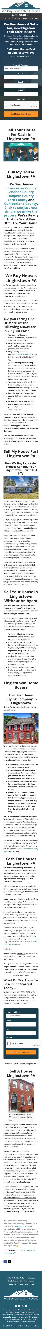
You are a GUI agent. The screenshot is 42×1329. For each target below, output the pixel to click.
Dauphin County (20, 196)
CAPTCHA (21, 99)
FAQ (21, 1281)
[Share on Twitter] (9, 1261)
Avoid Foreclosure (28, 1250)
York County (17, 200)
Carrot (37, 1326)
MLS (36, 504)
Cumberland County (20, 203)
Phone (21, 73)
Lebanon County (20, 192)
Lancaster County (22, 188)
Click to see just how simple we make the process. (21, 211)
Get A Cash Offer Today (11, 18)
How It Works (13, 1281)
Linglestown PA (10, 1253)
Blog (32, 1284)
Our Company (27, 18)
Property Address (21, 65)
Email (21, 82)
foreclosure (23, 354)
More (37, 18)
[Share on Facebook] (5, 1261)
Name (21, 90)
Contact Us (30, 1278)
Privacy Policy (23, 1284)
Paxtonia (19, 1226)
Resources (12, 1284)
